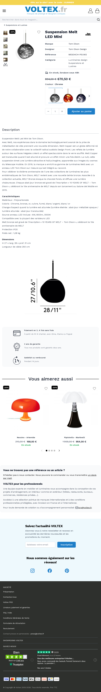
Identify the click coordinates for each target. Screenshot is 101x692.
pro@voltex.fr (85, 507)
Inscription (66, 544)
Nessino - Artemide (26, 437)
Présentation (8, 592)
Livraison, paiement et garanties (16, 608)
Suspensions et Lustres (16, 25)
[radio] (54, 96)
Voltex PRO (8, 602)
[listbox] (5, 48)
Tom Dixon (74, 44)
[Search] (98, 19)
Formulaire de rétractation (14, 623)
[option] (5, 33)
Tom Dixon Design (78, 49)
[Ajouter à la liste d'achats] (46, 388)
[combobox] (50, 19)
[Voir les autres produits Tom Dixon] (88, 34)
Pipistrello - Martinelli (74, 437)
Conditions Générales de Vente (16, 618)
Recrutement (8, 629)
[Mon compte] (89, 10)
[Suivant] (59, 450)
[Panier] (96, 10)
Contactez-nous (10, 597)
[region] (5, 48)
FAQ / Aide (7, 613)
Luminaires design (78, 60)
